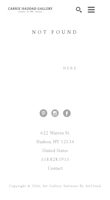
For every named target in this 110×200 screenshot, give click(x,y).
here (70, 68)
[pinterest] (43, 113)
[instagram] (55, 113)
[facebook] (67, 113)
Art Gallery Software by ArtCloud (72, 186)
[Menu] (91, 10)
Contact (55, 168)
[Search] (79, 10)
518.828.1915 (55, 160)
